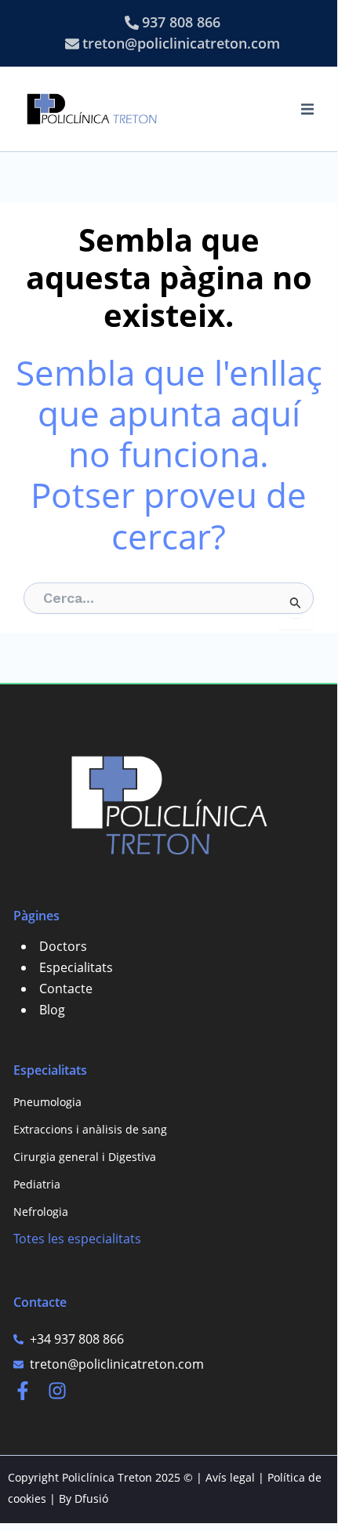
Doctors (63, 946)
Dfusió (91, 1498)
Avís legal (230, 1477)
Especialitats (76, 967)
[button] (307, 109)
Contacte (66, 988)
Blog (52, 1009)
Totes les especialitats (77, 1238)
